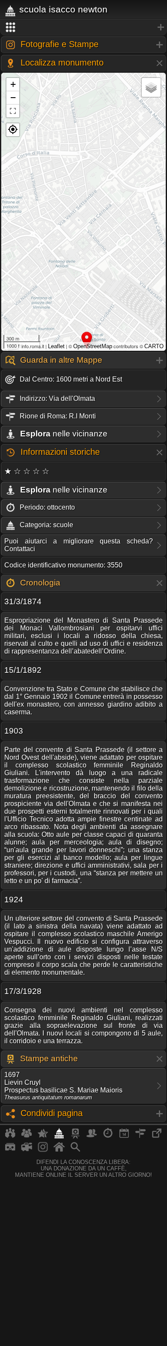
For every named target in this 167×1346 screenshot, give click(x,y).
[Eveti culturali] (124, 1136)
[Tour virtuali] (10, 1150)
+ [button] (13, 84)
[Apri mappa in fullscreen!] (12, 110)
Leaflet (56, 346)
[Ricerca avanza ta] (75, 1150)
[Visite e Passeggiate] (10, 1136)
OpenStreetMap (92, 346)
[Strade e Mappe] (140, 1136)
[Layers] (151, 87)
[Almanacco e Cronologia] (108, 1136)
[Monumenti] (59, 1136)
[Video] (26, 1150)
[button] (12, 129)
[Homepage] (59, 1150)
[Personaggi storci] (92, 1136)
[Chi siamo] (26, 1136)
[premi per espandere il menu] (83, 27)
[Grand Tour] (43, 1136)
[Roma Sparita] (75, 1136)
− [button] (13, 97)
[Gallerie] (43, 1150)
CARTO (154, 346)
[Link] (157, 1136)
